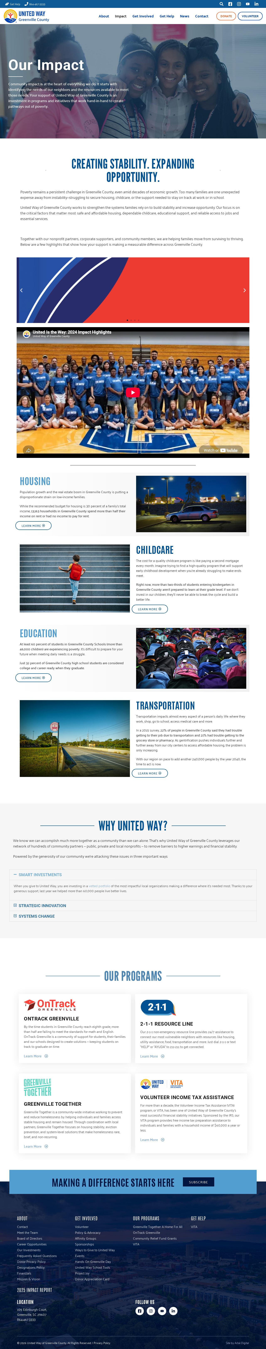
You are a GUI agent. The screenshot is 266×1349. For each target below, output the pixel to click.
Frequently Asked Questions (37, 1255)
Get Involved (143, 15)
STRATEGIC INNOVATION (42, 905)
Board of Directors (29, 1238)
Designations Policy (31, 1267)
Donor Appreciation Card (92, 1279)
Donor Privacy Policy (31, 1261)
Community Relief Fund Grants (155, 1238)
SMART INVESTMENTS (40, 874)
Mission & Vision (28, 1279)
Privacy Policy (102, 1342)
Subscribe (198, 1182)
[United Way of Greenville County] (26, 16)
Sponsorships (84, 1244)
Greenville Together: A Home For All (157, 1226)
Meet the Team (27, 1232)
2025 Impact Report (34, 1290)
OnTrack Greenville (146, 1232)
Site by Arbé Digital (237, 1342)
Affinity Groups (85, 1238)
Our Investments (29, 1250)
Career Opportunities (32, 1244)
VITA (136, 1244)
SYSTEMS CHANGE (37, 916)
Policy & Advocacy (88, 1232)
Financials (24, 1273)
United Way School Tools (92, 1267)
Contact (201, 15)
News (184, 15)
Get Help (167, 15)
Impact (121, 15)
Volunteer (250, 16)
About (104, 15)
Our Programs (146, 1218)
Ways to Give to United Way (95, 1250)
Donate (226, 16)
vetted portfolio (99, 886)
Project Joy (82, 1273)
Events (79, 1255)
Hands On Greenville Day (93, 1261)
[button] (21, 290)
